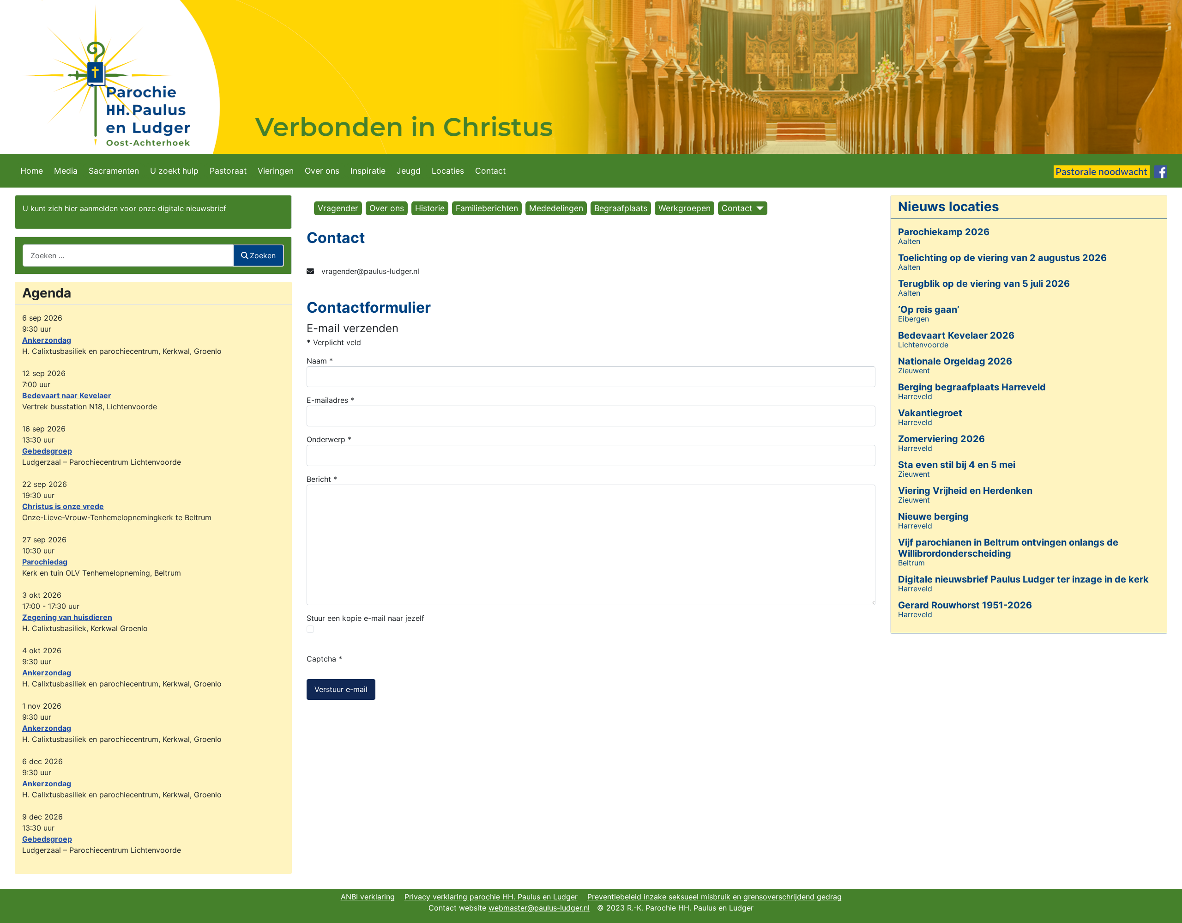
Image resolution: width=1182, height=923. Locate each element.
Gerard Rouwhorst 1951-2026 (965, 605)
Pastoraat (228, 171)
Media (66, 171)
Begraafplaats (620, 208)
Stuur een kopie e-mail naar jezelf (365, 618)
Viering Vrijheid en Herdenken (965, 490)
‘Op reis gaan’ (928, 309)
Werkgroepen (684, 208)
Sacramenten (114, 171)
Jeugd (409, 171)
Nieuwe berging (933, 516)
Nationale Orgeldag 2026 (955, 361)
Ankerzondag (46, 340)
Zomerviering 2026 (941, 438)
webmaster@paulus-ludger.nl (539, 907)
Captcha (324, 658)
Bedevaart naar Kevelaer (66, 395)
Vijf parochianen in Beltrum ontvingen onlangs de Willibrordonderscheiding (1008, 548)
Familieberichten (487, 208)
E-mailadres (330, 400)
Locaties (448, 171)
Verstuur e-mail (341, 689)
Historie (430, 208)
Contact (490, 171)
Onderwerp (329, 439)
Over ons (322, 171)
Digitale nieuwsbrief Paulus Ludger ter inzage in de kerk (1023, 579)
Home (31, 171)
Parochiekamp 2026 (943, 231)
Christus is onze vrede (63, 506)
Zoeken (263, 255)
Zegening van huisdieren (67, 617)
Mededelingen (556, 208)
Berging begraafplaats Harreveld (972, 387)
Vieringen (276, 171)
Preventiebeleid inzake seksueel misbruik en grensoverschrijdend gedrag (714, 896)
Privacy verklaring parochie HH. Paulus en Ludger (491, 896)
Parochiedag (44, 561)
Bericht (322, 479)
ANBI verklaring (368, 896)
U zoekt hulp (174, 171)
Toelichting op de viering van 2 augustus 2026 (1002, 257)
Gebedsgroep (47, 450)
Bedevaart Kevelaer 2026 (956, 335)
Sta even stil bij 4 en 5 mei (956, 464)
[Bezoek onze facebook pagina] (1160, 171)
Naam (320, 360)
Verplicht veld (334, 342)
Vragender (338, 208)
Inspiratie (368, 171)
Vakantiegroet (930, 413)
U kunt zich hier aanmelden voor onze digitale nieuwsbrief (124, 208)
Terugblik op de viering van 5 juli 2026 (984, 283)
